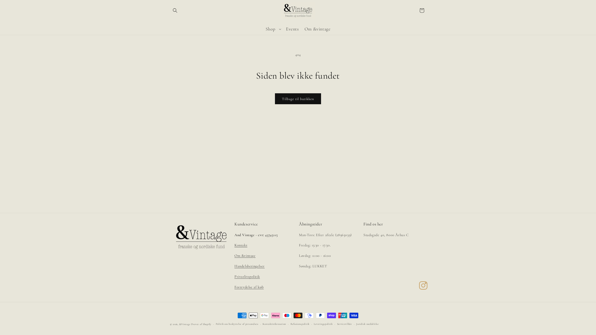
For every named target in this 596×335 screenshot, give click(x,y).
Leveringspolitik (323, 323)
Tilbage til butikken (298, 99)
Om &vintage (245, 255)
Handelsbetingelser (249, 266)
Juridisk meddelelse (367, 323)
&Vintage (184, 324)
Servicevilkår (344, 323)
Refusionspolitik (300, 323)
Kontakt (240, 245)
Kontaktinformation (274, 323)
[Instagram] (423, 285)
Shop (270, 29)
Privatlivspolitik (247, 276)
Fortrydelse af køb (249, 287)
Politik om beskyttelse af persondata (237, 323)
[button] (175, 10)
